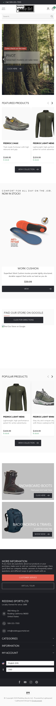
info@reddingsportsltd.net (18, 631)
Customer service (28, 577)
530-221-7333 (15, 2)
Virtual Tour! (28, 586)
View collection (26, 169)
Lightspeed (47, 698)
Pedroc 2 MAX (10, 143)
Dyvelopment (37, 701)
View (26, 289)
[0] (53, 8)
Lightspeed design (22, 701)
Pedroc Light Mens (13, 417)
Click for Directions (24, 320)
